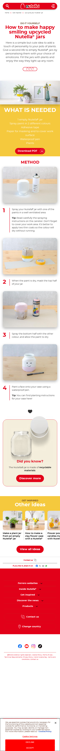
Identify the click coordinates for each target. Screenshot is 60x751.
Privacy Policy (28, 657)
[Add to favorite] (30, 411)
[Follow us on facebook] (20, 646)
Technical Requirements (13, 657)
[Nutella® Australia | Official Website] (30, 6)
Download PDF (27, 151)
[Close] (55, 723)
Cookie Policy (37, 655)
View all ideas (30, 549)
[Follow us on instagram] (33, 646)
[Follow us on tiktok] (40, 646)
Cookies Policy (45, 731)
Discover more (30, 478)
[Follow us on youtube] (27, 646)
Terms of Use (47, 655)
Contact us (28, 560)
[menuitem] (27, 589)
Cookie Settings (30, 736)
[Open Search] (7, 6)
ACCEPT (30, 748)
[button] (41, 583)
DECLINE (30, 742)
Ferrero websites (28, 583)
